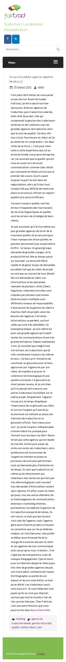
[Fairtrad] (33, 13)
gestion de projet (42, 623)
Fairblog (20, 618)
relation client (28, 627)
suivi (39, 627)
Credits (41, 653)
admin (41, 87)
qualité (15, 627)
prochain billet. (42, 610)
